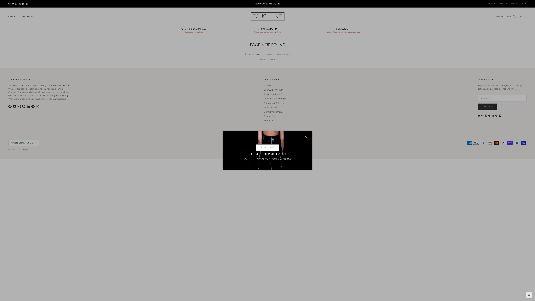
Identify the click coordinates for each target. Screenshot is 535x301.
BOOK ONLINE (267, 147)
